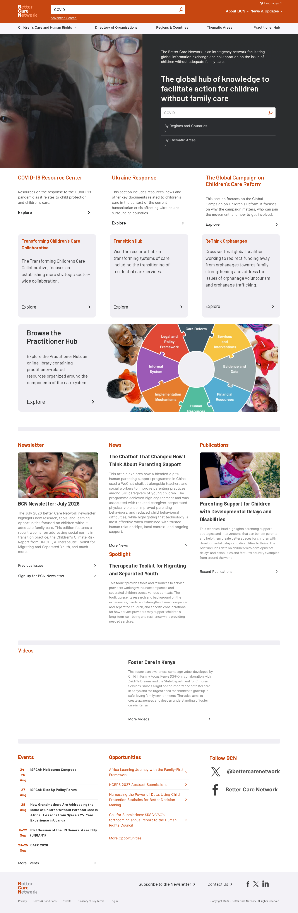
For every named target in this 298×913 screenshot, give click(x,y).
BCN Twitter (215, 772)
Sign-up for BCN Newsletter (41, 576)
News (115, 445)
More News (118, 545)
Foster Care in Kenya (151, 662)
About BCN (235, 11)
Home (31, 888)
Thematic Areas (219, 27)
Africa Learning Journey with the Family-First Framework (146, 772)
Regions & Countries (172, 27)
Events (26, 757)
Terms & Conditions (45, 901)
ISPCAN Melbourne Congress (53, 769)
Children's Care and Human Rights (45, 27)
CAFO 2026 (39, 845)
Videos (26, 650)
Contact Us (217, 884)
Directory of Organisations (116, 27)
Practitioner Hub (267, 27)
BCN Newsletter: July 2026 (49, 503)
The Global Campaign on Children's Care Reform (235, 180)
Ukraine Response (134, 177)
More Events (28, 863)
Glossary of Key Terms (91, 901)
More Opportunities (125, 838)
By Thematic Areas (179, 140)
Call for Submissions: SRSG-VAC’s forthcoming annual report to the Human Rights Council (142, 820)
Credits (67, 901)
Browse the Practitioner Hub (52, 336)
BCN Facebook (215, 790)
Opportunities (125, 757)
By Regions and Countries (185, 126)
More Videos (138, 719)
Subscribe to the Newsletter (165, 884)
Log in (114, 901)
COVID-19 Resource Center (50, 177)
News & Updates (264, 11)
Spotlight (120, 554)
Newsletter (31, 445)
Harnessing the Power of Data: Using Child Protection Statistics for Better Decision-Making (144, 799)
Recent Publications (216, 571)
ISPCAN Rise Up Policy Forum (53, 789)
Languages (271, 3)
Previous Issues (30, 565)
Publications (214, 445)
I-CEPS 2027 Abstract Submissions (138, 784)
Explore (25, 212)
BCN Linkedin (265, 883)
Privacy (22, 901)
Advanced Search (64, 18)
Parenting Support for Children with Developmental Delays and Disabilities (236, 511)
